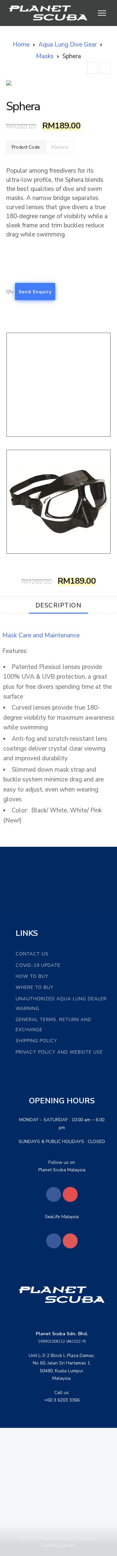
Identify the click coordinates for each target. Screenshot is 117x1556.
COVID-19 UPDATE (38, 965)
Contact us (32, 954)
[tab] (58, 605)
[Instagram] (70, 1194)
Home (21, 44)
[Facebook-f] (53, 1194)
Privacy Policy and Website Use (59, 1052)
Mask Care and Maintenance (41, 635)
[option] (58, 83)
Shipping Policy (36, 1041)
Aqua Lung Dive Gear (67, 44)
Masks (45, 56)
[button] (14, 83)
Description (58, 605)
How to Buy (32, 976)
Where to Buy (35, 987)
